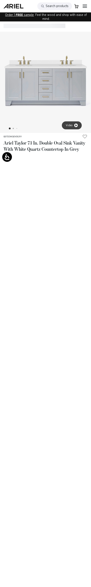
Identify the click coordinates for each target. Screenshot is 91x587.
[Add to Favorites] (84, 136)
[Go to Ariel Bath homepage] (13, 6)
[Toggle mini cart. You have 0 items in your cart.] (76, 6)
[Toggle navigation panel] (84, 6)
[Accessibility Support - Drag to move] (7, 157)
